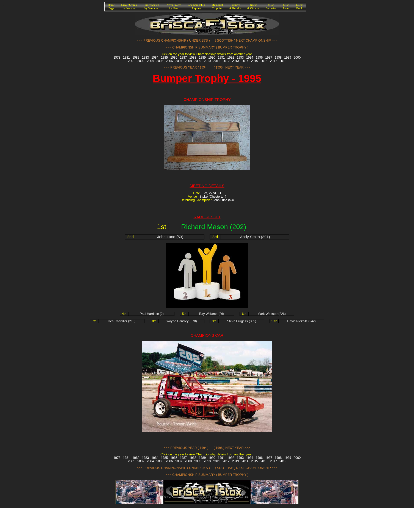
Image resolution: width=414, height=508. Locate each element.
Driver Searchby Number (129, 6)
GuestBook (299, 6)
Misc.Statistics (271, 6)
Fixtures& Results (235, 6)
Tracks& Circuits (253, 6)
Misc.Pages (286, 6)
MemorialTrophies (217, 6)
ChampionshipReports (196, 6)
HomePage (111, 6)
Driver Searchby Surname (151, 6)
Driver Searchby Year (173, 6)
